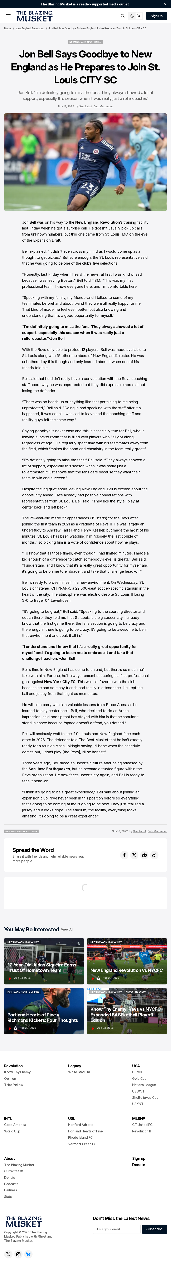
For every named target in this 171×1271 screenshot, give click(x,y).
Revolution (13, 1066)
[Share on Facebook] (124, 855)
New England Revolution (30, 28)
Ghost (42, 1236)
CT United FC (142, 1125)
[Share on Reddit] (144, 855)
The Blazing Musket (18, 1240)
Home (7, 28)
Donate (9, 1177)
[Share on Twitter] (134, 855)
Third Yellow (13, 1085)
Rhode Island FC (80, 1137)
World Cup (12, 1131)
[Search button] (123, 16)
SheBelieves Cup (145, 1097)
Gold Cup (139, 1078)
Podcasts (11, 1184)
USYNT (137, 1104)
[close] (165, 4)
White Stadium (79, 1072)
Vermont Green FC (82, 1144)
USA (136, 1066)
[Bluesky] (28, 1254)
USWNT (138, 1091)
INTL (8, 1118)
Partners (10, 1190)
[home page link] (34, 15)
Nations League (144, 1085)
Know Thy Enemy (17, 1072)
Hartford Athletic (80, 1125)
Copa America (15, 1125)
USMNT (138, 1072)
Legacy (74, 1066)
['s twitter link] (8, 1254)
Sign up (138, 1158)
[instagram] (18, 1254)
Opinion (10, 1078)
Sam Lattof (85, 106)
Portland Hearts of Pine (85, 1131)
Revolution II (141, 1131)
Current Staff (13, 1171)
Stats (7, 1197)
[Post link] (44, 961)
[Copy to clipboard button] (154, 855)
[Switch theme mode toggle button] (135, 16)
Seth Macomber (103, 106)
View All (67, 929)
